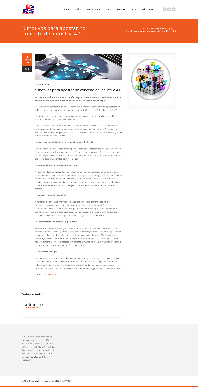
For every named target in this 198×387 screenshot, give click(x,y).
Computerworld (48, 274)
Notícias (78, 9)
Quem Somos (93, 9)
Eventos (121, 9)
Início (145, 28)
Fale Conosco (148, 9)
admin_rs (44, 84)
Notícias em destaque (161, 28)
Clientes (109, 9)
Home (67, 9)
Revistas (133, 9)
